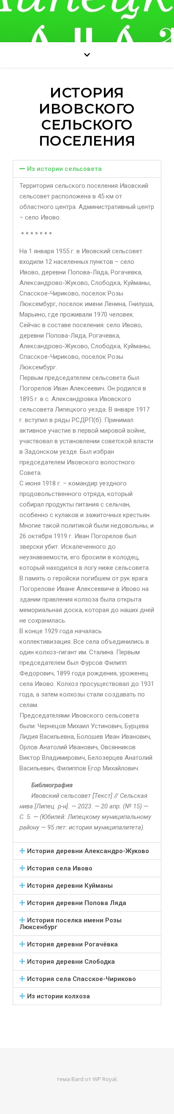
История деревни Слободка (71, 961)
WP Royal (104, 1079)
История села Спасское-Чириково (81, 979)
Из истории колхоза (58, 996)
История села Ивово (59, 868)
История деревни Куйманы (70, 885)
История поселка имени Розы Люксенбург (70, 923)
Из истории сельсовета (64, 169)
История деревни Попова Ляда (76, 903)
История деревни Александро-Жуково (88, 851)
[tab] (87, 168)
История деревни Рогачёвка (72, 944)
